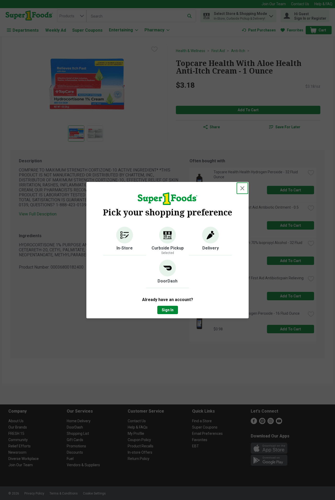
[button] (124, 241)
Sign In (168, 310)
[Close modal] (242, 188)
